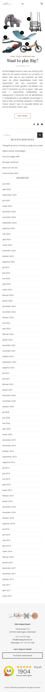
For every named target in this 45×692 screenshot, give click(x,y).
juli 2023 (5, 267)
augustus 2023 (8, 261)
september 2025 (9, 195)
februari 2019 (8, 495)
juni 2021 (6, 378)
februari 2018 (8, 557)
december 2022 (9, 306)
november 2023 (9, 250)
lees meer (23, 116)
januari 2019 (7, 501)
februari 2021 (8, 384)
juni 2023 (6, 273)
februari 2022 (8, 334)
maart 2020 (7, 434)
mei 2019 (6, 479)
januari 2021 (7, 390)
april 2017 (6, 590)
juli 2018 (5, 529)
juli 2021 (5, 373)
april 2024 (6, 239)
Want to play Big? (22, 60)
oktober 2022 (8, 317)
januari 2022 (7, 339)
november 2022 (9, 312)
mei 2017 (6, 585)
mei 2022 (6, 323)
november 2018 (9, 512)
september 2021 (9, 362)
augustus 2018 (8, 523)
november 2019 (9, 445)
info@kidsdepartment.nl (22, 639)
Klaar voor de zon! (9, 167)
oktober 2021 (8, 356)
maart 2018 (7, 551)
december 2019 (9, 440)
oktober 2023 (8, 256)
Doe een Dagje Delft (10, 156)
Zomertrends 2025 (10, 173)
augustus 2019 (8, 462)
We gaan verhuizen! (10, 162)
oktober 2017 (8, 579)
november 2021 (9, 351)
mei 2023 (6, 278)
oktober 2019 (8, 451)
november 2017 (9, 573)
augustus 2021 (8, 367)
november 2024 (9, 217)
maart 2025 (7, 206)
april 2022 (6, 328)
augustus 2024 (8, 228)
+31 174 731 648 (22, 636)
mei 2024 (6, 234)
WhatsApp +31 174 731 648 (22, 642)
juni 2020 (6, 417)
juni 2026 (6, 183)
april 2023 (6, 284)
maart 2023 (7, 289)
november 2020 (9, 401)
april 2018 (6, 546)
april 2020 (6, 429)
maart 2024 (7, 245)
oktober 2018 (8, 518)
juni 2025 (6, 200)
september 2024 (9, 222)
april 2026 (6, 189)
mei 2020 (6, 423)
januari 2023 (7, 300)
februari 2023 (8, 295)
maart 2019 (7, 490)
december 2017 (9, 568)
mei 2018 (6, 540)
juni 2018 (6, 534)
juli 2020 (5, 412)
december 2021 (9, 345)
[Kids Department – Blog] (7, 3)
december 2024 (9, 211)
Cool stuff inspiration (22, 56)
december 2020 (9, 395)
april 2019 (6, 484)
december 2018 (9, 507)
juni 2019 (6, 473)
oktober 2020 (8, 406)
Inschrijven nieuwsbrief (22, 655)
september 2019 (9, 456)
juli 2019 (5, 468)
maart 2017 (7, 596)
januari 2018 (7, 562)
